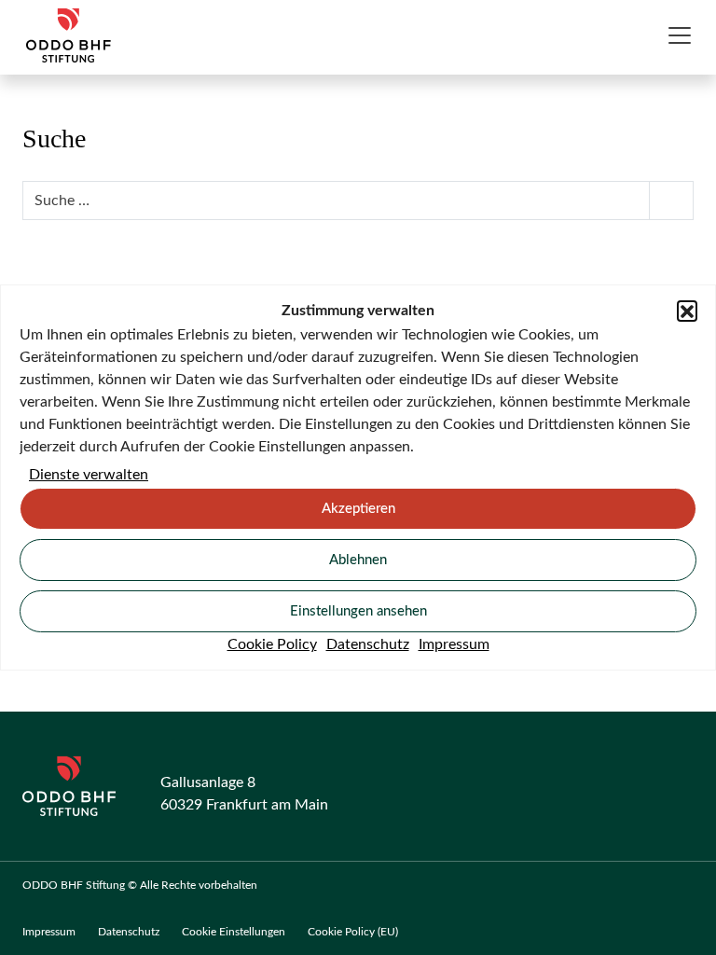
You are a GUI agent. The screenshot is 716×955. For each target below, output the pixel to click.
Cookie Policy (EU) (353, 931)
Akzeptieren (358, 509)
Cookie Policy (272, 644)
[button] (687, 310)
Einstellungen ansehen (358, 611)
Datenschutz (367, 644)
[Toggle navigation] (679, 35)
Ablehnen (358, 560)
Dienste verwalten (88, 474)
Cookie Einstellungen (233, 931)
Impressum (454, 644)
